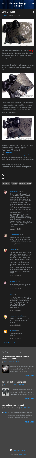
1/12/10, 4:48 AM (15, 229)
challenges (6, 183)
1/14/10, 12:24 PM (15, 289)
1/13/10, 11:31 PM (15, 244)
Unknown (13, 331)
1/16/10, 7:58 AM (15, 325)
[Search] (33, 4)
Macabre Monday (25, 183)
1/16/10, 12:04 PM (15, 338)
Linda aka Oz (14, 191)
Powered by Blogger (19, 450)
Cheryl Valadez (15, 235)
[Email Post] (3, 179)
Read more (29, 376)
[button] (33, 12)
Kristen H (13, 249)
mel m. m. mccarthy (16, 316)
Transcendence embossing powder (18, 155)
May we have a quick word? (13, 405)
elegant (14, 183)
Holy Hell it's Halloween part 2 (14, 382)
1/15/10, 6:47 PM (15, 310)
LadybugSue (14, 281)
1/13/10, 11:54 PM (15, 275)
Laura (11, 294)
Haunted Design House (18, 4)
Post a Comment (9, 343)
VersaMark (8, 152)
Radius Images (22, 454)
